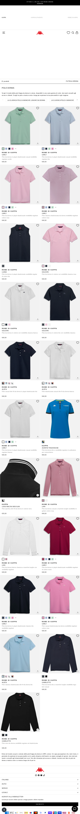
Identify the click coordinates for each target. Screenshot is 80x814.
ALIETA (19, 389)
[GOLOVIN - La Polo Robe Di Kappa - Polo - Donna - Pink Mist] (43, 266)
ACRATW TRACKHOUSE (59, 449)
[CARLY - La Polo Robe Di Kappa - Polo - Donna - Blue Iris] (9, 148)
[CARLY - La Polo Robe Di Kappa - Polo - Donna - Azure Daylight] (6, 148)
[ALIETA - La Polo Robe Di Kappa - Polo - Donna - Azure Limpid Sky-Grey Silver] (6, 383)
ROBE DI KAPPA (73, 17)
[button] (4, 809)
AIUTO (4, 784)
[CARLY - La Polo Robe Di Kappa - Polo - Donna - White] (3, 442)
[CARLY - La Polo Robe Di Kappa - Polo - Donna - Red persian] (43, 559)
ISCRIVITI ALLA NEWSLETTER (12, 797)
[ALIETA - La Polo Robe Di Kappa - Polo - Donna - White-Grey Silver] (12, 383)
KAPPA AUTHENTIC (37, 17)
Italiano (5, 779)
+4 (15, 148)
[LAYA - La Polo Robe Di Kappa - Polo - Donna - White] (46, 500)
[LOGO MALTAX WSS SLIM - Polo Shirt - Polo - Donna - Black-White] (3, 500)
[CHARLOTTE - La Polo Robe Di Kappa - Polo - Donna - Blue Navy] (43, 676)
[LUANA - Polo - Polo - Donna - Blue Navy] (3, 266)
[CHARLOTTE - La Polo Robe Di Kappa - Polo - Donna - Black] (46, 676)
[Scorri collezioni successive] (77, 100)
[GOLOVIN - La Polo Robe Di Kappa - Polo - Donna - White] (49, 266)
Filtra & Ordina (72, 81)
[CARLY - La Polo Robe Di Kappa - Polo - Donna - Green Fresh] (3, 148)
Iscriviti (40, 804)
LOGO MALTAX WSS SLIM (17, 507)
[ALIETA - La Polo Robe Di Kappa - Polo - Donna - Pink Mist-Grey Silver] (9, 383)
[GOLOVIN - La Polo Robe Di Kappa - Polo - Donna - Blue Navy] (46, 266)
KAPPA (4, 17)
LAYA (59, 508)
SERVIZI (5, 788)
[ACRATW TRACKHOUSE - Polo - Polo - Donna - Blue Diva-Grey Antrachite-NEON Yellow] (43, 442)
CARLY (19, 156)
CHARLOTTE (59, 683)
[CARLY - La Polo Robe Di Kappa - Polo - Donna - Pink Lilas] (43, 207)
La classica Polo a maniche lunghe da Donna (26, 100)
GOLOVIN (59, 272)
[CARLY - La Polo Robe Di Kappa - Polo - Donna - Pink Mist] (3, 207)
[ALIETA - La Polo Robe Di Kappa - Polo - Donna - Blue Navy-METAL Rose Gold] (3, 383)
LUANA (19, 273)
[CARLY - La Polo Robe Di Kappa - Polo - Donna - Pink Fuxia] (12, 148)
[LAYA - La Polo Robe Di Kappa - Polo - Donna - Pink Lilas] (43, 500)
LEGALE (5, 792)
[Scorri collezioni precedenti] (3, 100)
